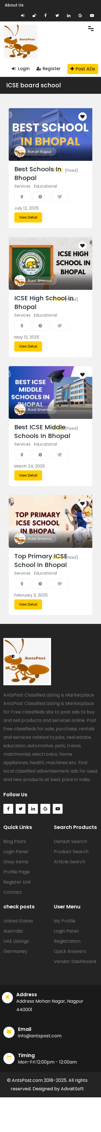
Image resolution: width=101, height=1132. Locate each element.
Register (52, 69)
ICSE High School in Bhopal (44, 302)
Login (23, 69)
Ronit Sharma (40, 280)
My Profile (64, 921)
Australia (13, 931)
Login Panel (15, 851)
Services (22, 186)
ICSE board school (33, 85)
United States (18, 921)
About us (14, 5)
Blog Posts (14, 841)
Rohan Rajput (39, 151)
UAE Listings (16, 941)
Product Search (71, 851)
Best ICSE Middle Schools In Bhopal (42, 431)
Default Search (70, 841)
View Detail (28, 217)
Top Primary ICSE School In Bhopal (40, 560)
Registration (67, 941)
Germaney (15, 951)
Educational (45, 186)
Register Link (17, 882)
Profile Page (16, 872)
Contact (12, 892)
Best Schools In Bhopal (37, 173)
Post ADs (85, 69)
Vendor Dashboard (75, 961)
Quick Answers (70, 951)
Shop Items (15, 862)
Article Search (69, 862)
